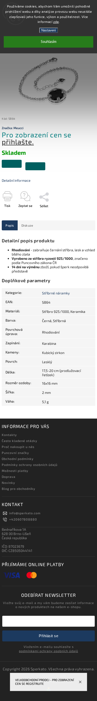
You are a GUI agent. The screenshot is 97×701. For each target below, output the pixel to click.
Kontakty (9, 435)
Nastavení (48, 30)
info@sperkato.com (25, 513)
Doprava (8, 477)
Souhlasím (48, 41)
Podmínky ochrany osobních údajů (29, 465)
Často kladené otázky (19, 441)
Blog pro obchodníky (18, 489)
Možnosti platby (15, 471)
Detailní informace (16, 180)
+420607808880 (23, 519)
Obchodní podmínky (18, 459)
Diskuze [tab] (27, 225)
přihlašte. (18, 141)
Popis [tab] (9, 225)
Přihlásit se (48, 636)
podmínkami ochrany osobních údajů (48, 651)
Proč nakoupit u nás (18, 447)
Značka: (12, 128)
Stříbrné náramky (56, 293)
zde (56, 22)
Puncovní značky (15, 453)
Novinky (8, 483)
